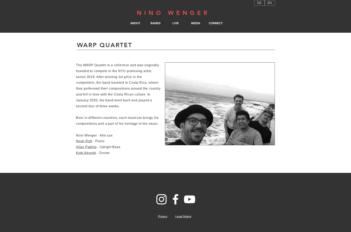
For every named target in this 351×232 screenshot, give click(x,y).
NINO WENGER (173, 12)
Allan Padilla (86, 147)
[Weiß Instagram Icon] (161, 199)
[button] (135, 23)
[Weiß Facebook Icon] (175, 199)
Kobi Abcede (86, 153)
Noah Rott (84, 141)
